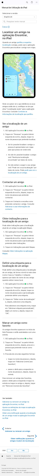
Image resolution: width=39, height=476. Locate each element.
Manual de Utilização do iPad (14, 7)
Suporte (8, 456)
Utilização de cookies (29, 472)
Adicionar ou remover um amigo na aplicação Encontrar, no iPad (15, 403)
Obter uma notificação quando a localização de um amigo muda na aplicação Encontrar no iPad (19, 415)
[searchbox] (19, 21)
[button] (27, 2)
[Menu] (36, 2)
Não (23, 450)
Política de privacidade (8, 470)
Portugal (4, 465)
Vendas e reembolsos (7, 472)
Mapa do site (18, 472)
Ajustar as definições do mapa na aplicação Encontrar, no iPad (18, 408)
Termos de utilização (21, 470)
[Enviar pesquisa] (5, 22)
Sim (12, 450)
